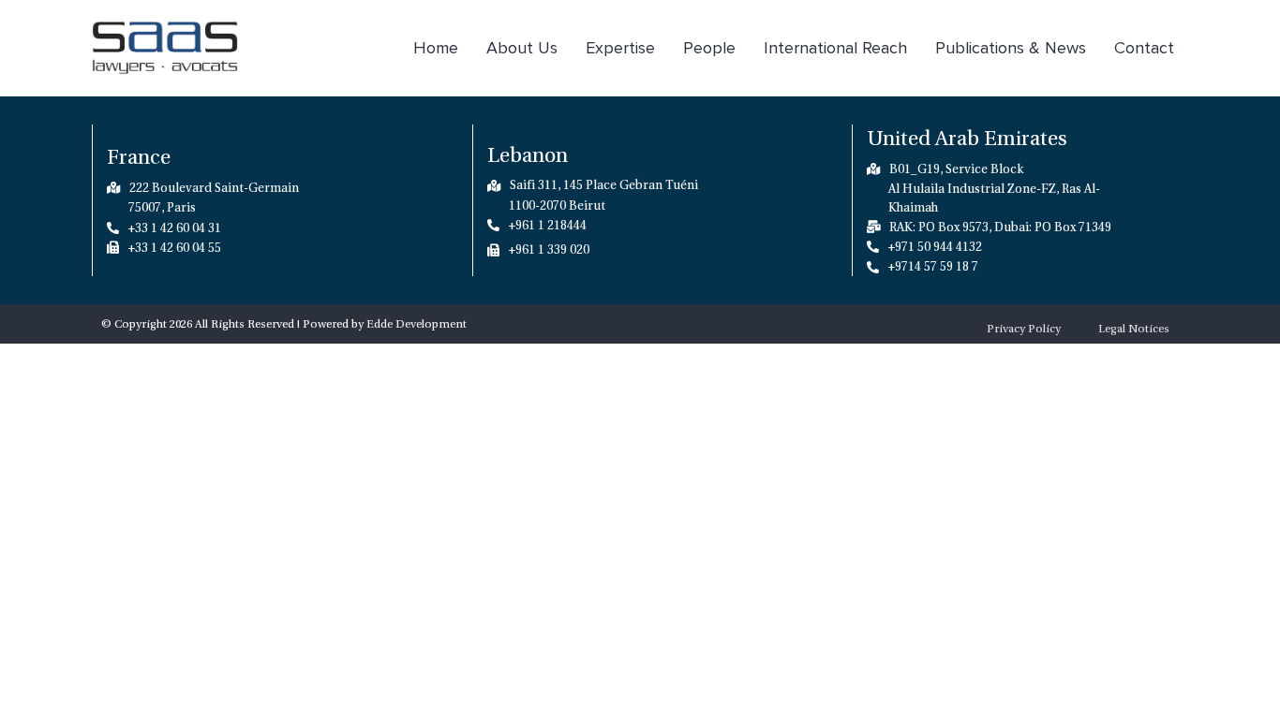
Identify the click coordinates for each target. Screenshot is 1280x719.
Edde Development (416, 323)
